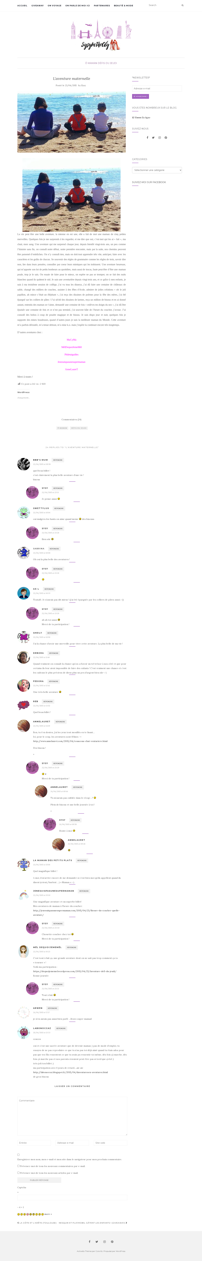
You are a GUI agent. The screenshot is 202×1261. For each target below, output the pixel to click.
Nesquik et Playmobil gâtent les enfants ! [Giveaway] (92, 1223)
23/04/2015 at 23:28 (50, 532)
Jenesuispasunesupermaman (53, 891)
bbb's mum (40, 460)
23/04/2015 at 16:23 (41, 951)
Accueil (22, 5)
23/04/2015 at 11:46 (41, 657)
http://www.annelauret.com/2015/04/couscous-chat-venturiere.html (70, 741)
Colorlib (99, 1251)
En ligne (141, 117)
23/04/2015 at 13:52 (41, 705)
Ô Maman (91, 63)
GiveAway (37, 5)
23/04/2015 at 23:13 (50, 492)
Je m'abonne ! (140, 96)
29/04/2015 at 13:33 (41, 1032)
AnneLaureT (41, 721)
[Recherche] (182, 5)
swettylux (41, 508)
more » (48, 1214)
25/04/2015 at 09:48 (76, 844)
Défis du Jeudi (107, 63)
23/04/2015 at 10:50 (41, 637)
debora (38, 653)
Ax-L (36, 589)
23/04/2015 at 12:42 (41, 685)
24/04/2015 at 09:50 (68, 824)
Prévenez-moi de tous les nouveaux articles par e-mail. (49, 1173)
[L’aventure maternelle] (71, 122)
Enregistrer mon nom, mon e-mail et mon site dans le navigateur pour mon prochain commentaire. (69, 1159)
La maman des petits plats (52, 860)
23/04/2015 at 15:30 (41, 895)
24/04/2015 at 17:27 (41, 1012)
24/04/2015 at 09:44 (59, 791)
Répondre (57, 460)
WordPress (120, 1251)
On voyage (54, 5)
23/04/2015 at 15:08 (41, 864)
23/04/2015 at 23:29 (50, 613)
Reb (35, 701)
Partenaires (102, 5)
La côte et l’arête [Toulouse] (37, 1223)
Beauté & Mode (123, 5)
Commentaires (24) (71, 419)
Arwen (38, 1008)
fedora (38, 681)
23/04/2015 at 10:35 (41, 593)
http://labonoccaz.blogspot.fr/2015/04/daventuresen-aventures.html (70, 1072)
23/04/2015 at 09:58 (42, 464)
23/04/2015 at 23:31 (50, 988)
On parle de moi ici (77, 5)
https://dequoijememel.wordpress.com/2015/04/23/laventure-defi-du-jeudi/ (74, 971)
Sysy (83, 85)
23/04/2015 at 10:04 (41, 512)
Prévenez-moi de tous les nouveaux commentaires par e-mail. (52, 1166)
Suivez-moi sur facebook (149, 182)
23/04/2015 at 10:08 (41, 553)
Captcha (21, 1187)
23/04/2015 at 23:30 (50, 928)
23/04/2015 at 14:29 (41, 726)
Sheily (37, 633)
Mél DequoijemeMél (47, 947)
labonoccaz (42, 1028)
